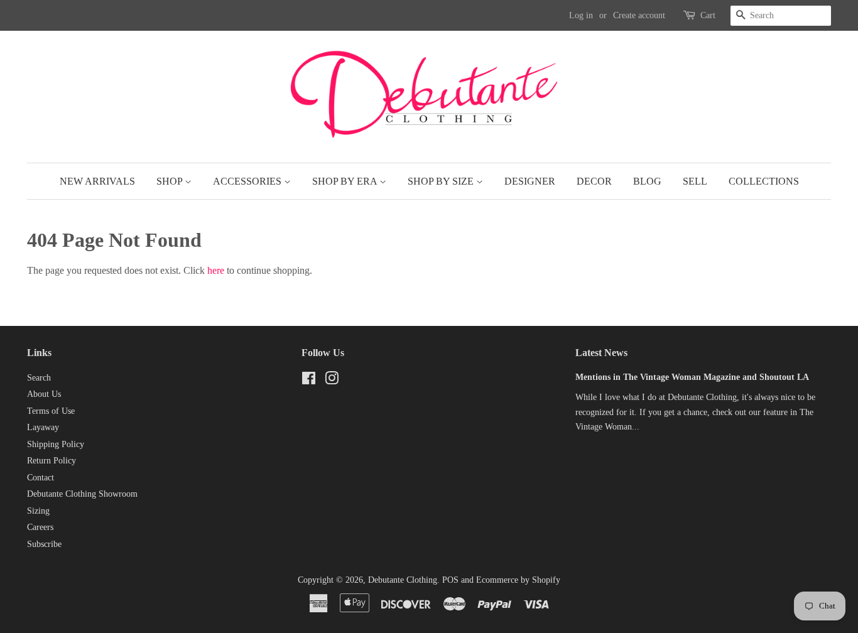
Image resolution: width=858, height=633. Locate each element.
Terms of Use (51, 411)
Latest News (601, 352)
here (215, 270)
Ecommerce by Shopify (518, 580)
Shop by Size (442, 181)
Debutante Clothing (402, 580)
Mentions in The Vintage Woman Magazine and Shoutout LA (692, 377)
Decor (594, 181)
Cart (707, 15)
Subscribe (44, 544)
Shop (170, 181)
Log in (581, 15)
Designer (529, 181)
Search (39, 377)
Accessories (248, 181)
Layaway (43, 427)
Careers (40, 527)
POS (450, 580)
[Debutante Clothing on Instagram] (332, 381)
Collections (764, 181)
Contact (40, 477)
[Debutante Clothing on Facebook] (308, 381)
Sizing (38, 511)
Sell (695, 181)
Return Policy (51, 460)
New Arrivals (97, 181)
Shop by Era (345, 181)
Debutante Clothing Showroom (82, 494)
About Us (44, 394)
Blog (647, 181)
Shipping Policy (55, 444)
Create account (639, 15)
